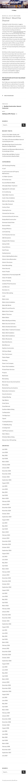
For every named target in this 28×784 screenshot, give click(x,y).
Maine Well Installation (8, 333)
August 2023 (5, 553)
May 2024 (5, 526)
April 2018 (5, 740)
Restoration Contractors (8, 391)
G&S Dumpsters (6, 238)
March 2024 (5, 532)
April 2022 (5, 602)
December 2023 (6, 541)
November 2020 (6, 654)
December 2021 (6, 614)
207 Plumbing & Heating (8, 165)
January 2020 (5, 682)
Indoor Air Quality (6, 277)
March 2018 (5, 743)
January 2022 (5, 611)
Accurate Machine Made (8, 182)
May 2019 (4, 703)
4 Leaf (4, 168)
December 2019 (6, 685)
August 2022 (5, 590)
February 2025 (6, 501)
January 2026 (5, 467)
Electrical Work (6, 225)
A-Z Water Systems (7, 176)
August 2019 (5, 694)
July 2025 (4, 486)
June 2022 (5, 596)
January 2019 (5, 716)
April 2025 (5, 495)
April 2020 (5, 676)
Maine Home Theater (7, 311)
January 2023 (5, 575)
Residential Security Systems (10, 388)
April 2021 (5, 639)
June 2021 (5, 633)
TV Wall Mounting (7, 424)
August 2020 (5, 664)
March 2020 (5, 679)
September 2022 (6, 587)
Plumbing (4, 360)
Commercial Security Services (10, 216)
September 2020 (6, 660)
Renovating (5, 385)
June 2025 (5, 489)
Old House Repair (6, 351)
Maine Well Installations (8, 336)
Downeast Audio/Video (8, 222)
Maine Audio (5, 299)
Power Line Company (7, 363)
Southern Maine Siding (8, 409)
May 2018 (4, 737)
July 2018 (4, 731)
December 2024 (6, 507)
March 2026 (5, 461)
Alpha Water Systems (8, 195)
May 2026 (5, 455)
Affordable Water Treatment (9, 185)
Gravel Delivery (6, 247)
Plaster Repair (6, 357)
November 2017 (6, 749)
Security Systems (7, 394)
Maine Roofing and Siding (9, 320)
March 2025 (5, 498)
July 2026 (4, 449)
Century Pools (6, 207)
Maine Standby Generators (9, 326)
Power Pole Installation (8, 366)
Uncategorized (9, 95)
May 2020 (5, 673)
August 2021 (5, 627)
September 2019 (6, 691)
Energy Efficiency (6, 228)
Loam (3, 296)
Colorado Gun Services (8, 213)
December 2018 (6, 719)
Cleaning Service (6, 210)
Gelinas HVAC (6, 244)
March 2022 (5, 605)
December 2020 (6, 651)
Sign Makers (5, 400)
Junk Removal (5, 287)
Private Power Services (8, 369)
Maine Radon (5, 317)
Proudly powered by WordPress (9, 780)
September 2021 (6, 624)
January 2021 (5, 648)
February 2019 (6, 713)
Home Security (6, 268)
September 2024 (6, 516)
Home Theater (6, 271)
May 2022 (4, 599)
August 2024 (5, 520)
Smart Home (5, 403)
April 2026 (5, 458)
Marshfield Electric (7, 342)
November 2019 (6, 688)
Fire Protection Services (8, 234)
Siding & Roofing (6, 397)
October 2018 (5, 725)
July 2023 (4, 556)
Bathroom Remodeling (8, 201)
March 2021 (5, 642)
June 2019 (5, 700)
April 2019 (5, 706)
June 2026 (5, 452)
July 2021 (4, 630)
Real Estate (5, 375)
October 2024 (6, 513)
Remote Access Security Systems (11, 382)
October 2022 (6, 584)
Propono (4, 372)
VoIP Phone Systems (7, 431)
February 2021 (6, 645)
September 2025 (6, 480)
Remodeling (5, 378)
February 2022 (6, 608)
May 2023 (5, 562)
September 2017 (6, 752)
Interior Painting (6, 280)
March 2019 (5, 709)
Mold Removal (6, 345)
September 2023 (6, 550)
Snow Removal (6, 406)
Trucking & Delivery (7, 421)
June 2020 (5, 670)
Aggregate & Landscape (8, 189)
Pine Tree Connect (7, 354)
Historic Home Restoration (9, 259)
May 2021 (4, 636)
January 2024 (5, 538)
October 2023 (6, 547)
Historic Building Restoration (9, 256)
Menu (14, 10)
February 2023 (6, 572)
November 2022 (6, 581)
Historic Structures (7, 262)
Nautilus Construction (8, 348)
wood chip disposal (18, 31)
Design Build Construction (9, 219)
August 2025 (5, 483)
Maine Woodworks (7, 339)
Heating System (6, 253)
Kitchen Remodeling (7, 293)
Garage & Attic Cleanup (8, 241)
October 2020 (6, 657)
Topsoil (4, 418)
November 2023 (6, 544)
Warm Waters (6, 434)
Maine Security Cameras (8, 323)
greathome (17, 15)
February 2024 (6, 535)
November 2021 (6, 618)
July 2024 (4, 523)
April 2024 (5, 529)
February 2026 (6, 464)
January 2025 (5, 504)
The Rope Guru (6, 415)
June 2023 (5, 559)
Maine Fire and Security (8, 308)
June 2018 (5, 734)
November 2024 (6, 510)
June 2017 (5, 755)
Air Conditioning (6, 192)
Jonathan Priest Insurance (9, 283)
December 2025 (6, 471)
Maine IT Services (7, 314)
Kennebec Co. (6, 290)
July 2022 (4, 593)
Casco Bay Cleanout (7, 204)
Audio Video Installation (8, 198)
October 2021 (5, 621)
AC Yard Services (6, 179)
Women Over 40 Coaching (9, 440)
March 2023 (5, 569)
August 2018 (5, 728)
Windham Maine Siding (8, 437)
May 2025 (5, 492)
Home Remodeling (7, 265)
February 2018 (6, 746)
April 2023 (5, 565)
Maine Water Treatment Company (11, 329)
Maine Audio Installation (8, 302)
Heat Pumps (5, 250)
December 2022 (6, 578)
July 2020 (4, 667)
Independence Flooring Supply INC (11, 274)
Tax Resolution (6, 412)
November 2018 (6, 722)
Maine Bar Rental (6, 305)
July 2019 (4, 697)
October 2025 (6, 477)
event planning (6, 231)
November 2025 (6, 474)
